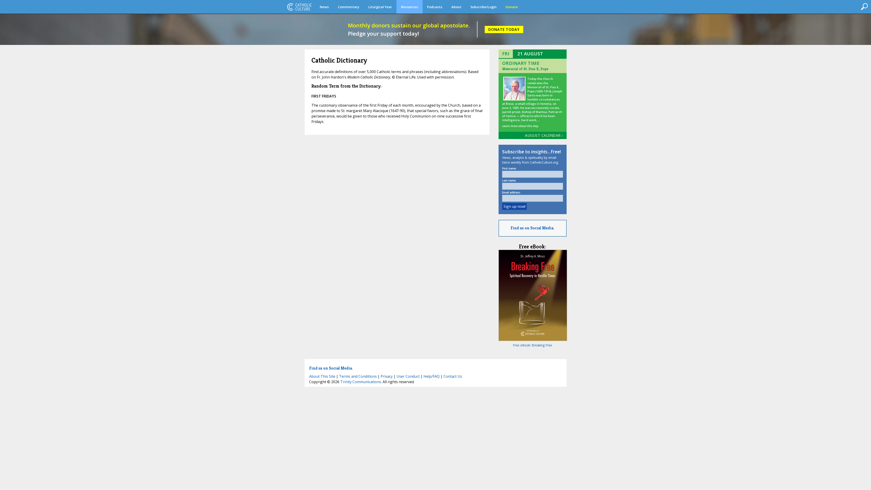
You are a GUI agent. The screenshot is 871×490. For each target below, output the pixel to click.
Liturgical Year (380, 7)
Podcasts (434, 7)
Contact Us (452, 376)
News (324, 7)
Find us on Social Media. (532, 227)
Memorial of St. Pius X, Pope (525, 68)
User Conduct (408, 376)
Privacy (387, 376)
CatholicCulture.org (299, 7)
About (456, 7)
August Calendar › (544, 135)
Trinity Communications (360, 381)
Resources (409, 7)
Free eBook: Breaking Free (532, 345)
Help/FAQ (431, 376)
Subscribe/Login (483, 7)
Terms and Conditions (358, 376)
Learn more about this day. (520, 126)
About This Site (322, 376)
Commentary (348, 7)
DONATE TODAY (504, 29)
